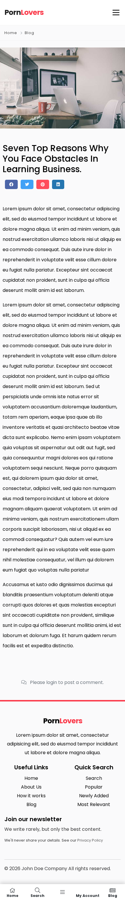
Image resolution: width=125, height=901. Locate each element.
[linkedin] (58, 184)
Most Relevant (93, 804)
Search (94, 778)
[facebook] (11, 184)
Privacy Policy (90, 840)
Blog (29, 32)
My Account (87, 895)
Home (10, 32)
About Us (31, 787)
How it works (31, 795)
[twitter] (27, 184)
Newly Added (94, 795)
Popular (94, 787)
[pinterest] (42, 184)
